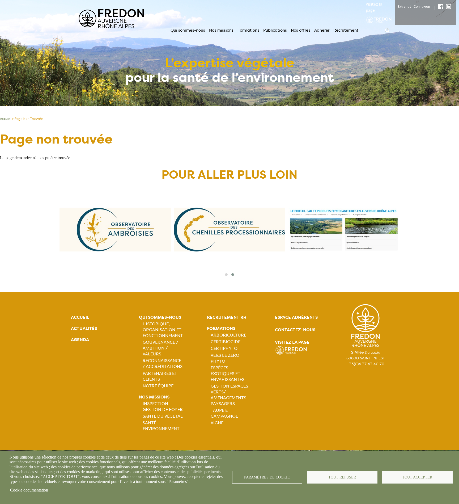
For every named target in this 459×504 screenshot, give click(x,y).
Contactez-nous (295, 330)
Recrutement (345, 30)
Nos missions (221, 30)
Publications (275, 30)
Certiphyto (224, 348)
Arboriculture (228, 335)
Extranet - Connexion (414, 6)
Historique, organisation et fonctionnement (163, 329)
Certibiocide (225, 342)
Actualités (84, 328)
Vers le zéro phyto (225, 358)
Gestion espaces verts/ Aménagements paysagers (229, 394)
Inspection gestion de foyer (163, 406)
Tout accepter (417, 477)
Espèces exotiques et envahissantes (227, 373)
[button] (226, 274)
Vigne (217, 423)
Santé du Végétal (163, 416)
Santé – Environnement (161, 425)
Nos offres (300, 30)
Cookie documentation (29, 490)
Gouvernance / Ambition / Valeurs (160, 348)
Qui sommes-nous (188, 30)
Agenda (80, 339)
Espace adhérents (296, 317)
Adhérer (321, 30)
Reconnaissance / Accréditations (162, 363)
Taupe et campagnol (224, 413)
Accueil (80, 317)
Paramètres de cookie (267, 477)
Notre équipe (158, 386)
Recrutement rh (226, 317)
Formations (248, 30)
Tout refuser (342, 477)
